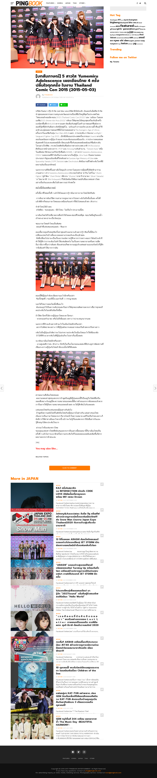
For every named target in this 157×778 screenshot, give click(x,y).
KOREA (60, 3)
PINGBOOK (48, 95)
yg (134, 43)
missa (127, 35)
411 (119, 19)
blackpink (124, 22)
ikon (142, 29)
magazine (120, 34)
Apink (126, 20)
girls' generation (126, 29)
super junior (134, 40)
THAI (75, 3)
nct (133, 35)
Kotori (60, 500)
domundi (112, 26)
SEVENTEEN (120, 38)
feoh (136, 26)
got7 (137, 29)
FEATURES (50, 3)
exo (118, 26)
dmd (140, 23)
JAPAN (67, 3)
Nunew (137, 35)
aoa (122, 20)
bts (130, 22)
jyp (131, 32)
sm (131, 37)
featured (127, 25)
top (119, 44)
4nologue (113, 20)
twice (124, 43)
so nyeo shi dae (119, 40)
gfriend (113, 29)
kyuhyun (113, 35)
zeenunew (140, 44)
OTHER (81, 3)
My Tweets (114, 61)
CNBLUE (136, 23)
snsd (142, 37)
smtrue (135, 38)
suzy (142, 40)
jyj (128, 32)
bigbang (115, 22)
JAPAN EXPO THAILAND (118, 32)
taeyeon (114, 43)
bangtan (133, 19)
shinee (126, 38)
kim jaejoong (138, 32)
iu (144, 29)
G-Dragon (142, 26)
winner (130, 44)
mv (130, 35)
